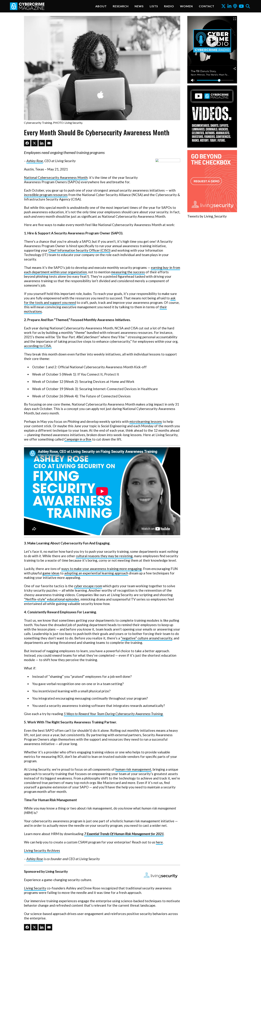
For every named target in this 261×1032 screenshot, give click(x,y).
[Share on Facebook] (27, 143)
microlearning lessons (145, 421)
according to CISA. (38, 346)
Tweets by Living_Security (207, 216)
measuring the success (128, 272)
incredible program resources (46, 195)
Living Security (35, 888)
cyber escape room (88, 586)
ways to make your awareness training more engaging (101, 569)
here (159, 842)
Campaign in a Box (77, 439)
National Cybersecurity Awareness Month (56, 177)
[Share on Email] (49, 143)
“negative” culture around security (146, 638)
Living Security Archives (42, 850)
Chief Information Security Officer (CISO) (79, 250)
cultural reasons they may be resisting (104, 556)
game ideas (50, 573)
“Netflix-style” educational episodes (51, 599)
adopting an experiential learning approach (96, 573)
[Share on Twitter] (34, 143)
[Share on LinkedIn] (42, 143)
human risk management (133, 769)
